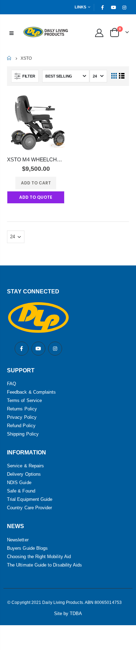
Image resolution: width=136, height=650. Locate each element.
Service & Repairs (25, 465)
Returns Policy (22, 408)
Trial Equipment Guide (29, 499)
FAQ (11, 383)
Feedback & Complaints (31, 392)
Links (80, 7)
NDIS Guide (19, 482)
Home (9, 58)
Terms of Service (24, 400)
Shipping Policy (23, 434)
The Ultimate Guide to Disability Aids (44, 565)
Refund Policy (21, 425)
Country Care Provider (29, 507)
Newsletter (18, 539)
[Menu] (11, 32)
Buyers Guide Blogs (27, 548)
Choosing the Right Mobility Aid (39, 556)
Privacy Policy (22, 417)
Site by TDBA (68, 613)
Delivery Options (24, 474)
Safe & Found (21, 491)
